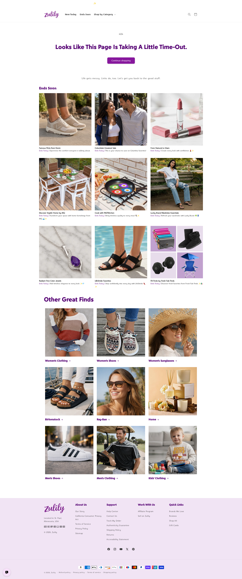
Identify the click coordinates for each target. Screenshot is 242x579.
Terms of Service (83, 524)
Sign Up (193, 3)
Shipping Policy (114, 530)
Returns (110, 535)
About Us (81, 504)
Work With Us (146, 504)
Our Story (80, 511)
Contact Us (112, 516)
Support (112, 504)
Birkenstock (52, 419)
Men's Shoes (52, 478)
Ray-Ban (102, 419)
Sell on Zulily (144, 516)
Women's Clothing (56, 360)
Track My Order (114, 521)
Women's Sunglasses (161, 360)
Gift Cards (174, 525)
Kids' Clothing (157, 478)
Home (152, 419)
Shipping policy (110, 572)
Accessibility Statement (118, 539)
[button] (104, 14)
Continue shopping (121, 60)
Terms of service (94, 572)
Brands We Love (176, 511)
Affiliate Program (145, 511)
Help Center (112, 511)
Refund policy (64, 572)
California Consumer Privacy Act (88, 517)
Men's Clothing (106, 478)
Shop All (173, 521)
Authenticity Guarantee (118, 525)
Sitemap (79, 533)
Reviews (173, 516)
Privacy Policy (81, 528)
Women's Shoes (106, 360)
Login (185, 3)
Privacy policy (79, 572)
